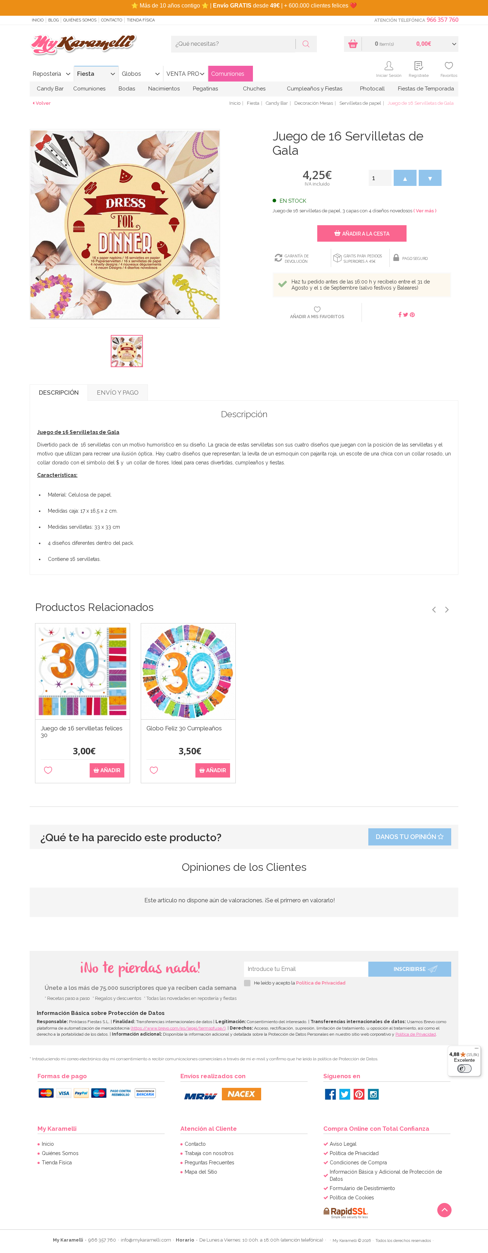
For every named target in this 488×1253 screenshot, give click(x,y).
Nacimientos (164, 88)
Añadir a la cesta (365, 234)
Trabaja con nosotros (209, 1153)
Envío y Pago (118, 392)
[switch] (464, 1068)
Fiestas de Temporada (426, 88)
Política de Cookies (352, 1197)
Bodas (127, 88)
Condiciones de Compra (358, 1162)
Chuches (254, 88)
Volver (43, 103)
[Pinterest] (359, 1094)
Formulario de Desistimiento (362, 1188)
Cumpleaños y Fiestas (314, 88)
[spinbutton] (380, 178)
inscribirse (410, 969)
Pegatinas (205, 88)
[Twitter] (344, 1094)
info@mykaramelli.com (146, 1240)
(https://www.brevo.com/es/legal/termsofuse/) (178, 1028)
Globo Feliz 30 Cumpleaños (184, 728)
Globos (131, 73)
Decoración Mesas (313, 103)
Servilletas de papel (360, 103)
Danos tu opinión (407, 836)
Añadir (109, 770)
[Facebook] (330, 1094)
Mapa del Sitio (201, 1172)
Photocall (372, 88)
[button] (405, 178)
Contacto (111, 20)
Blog (53, 20)
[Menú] (476, 1050)
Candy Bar (50, 88)
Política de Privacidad (320, 983)
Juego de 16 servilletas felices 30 (82, 732)
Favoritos (448, 75)
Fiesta (85, 73)
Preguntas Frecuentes (209, 1162)
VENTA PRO (182, 73)
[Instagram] (373, 1094)
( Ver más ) (425, 210)
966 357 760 (442, 20)
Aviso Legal (343, 1144)
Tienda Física (141, 20)
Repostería (47, 73)
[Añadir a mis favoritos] (48, 770)
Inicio (38, 20)
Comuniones (227, 73)
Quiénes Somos (79, 20)
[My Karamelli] (83, 45)
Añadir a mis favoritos (317, 316)
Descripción (59, 392)
